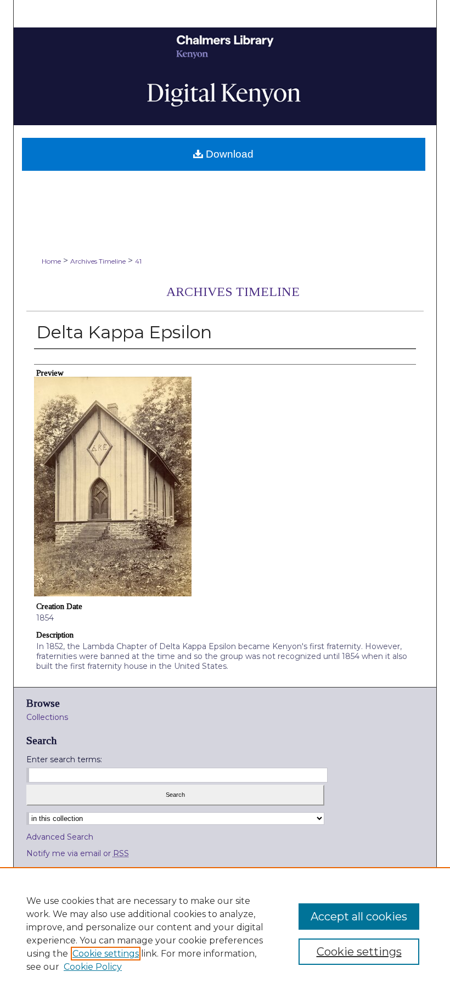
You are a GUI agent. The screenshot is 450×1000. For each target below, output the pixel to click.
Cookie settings (105, 953)
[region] (225, 933)
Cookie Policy (93, 967)
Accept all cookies (359, 916)
